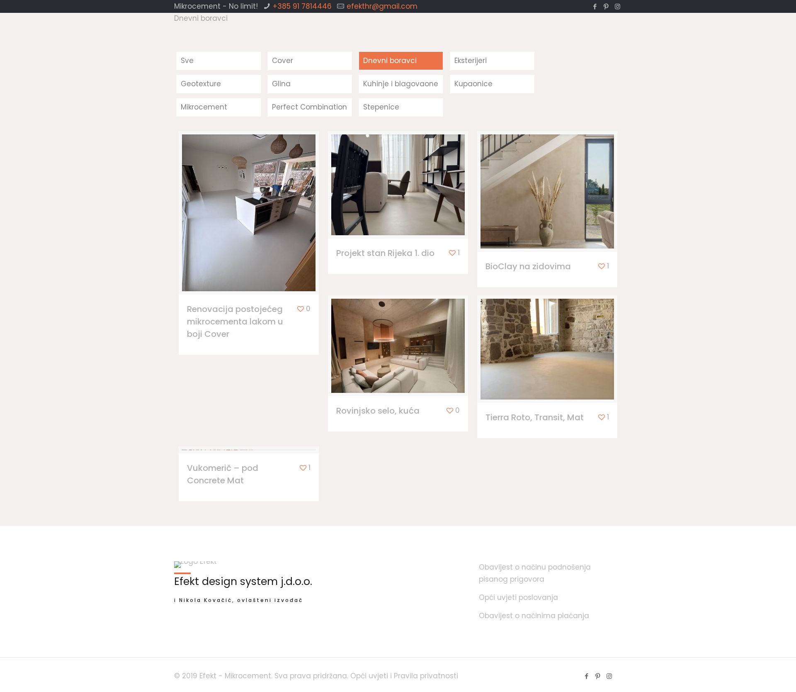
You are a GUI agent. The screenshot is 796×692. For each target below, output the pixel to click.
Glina (281, 84)
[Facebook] (595, 6)
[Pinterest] (606, 6)
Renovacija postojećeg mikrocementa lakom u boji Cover (235, 321)
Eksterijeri (470, 61)
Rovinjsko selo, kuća (378, 411)
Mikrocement (204, 107)
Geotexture (201, 84)
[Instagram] (617, 6)
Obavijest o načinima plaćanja (534, 616)
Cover (282, 61)
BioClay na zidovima (528, 266)
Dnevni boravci (390, 61)
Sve (187, 61)
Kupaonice (473, 84)
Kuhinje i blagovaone (400, 84)
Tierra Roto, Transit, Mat (534, 417)
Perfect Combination (309, 107)
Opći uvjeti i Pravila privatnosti (404, 676)
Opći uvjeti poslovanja (518, 597)
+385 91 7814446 (302, 6)
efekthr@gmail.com (382, 6)
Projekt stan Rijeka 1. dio (385, 253)
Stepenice (381, 107)
